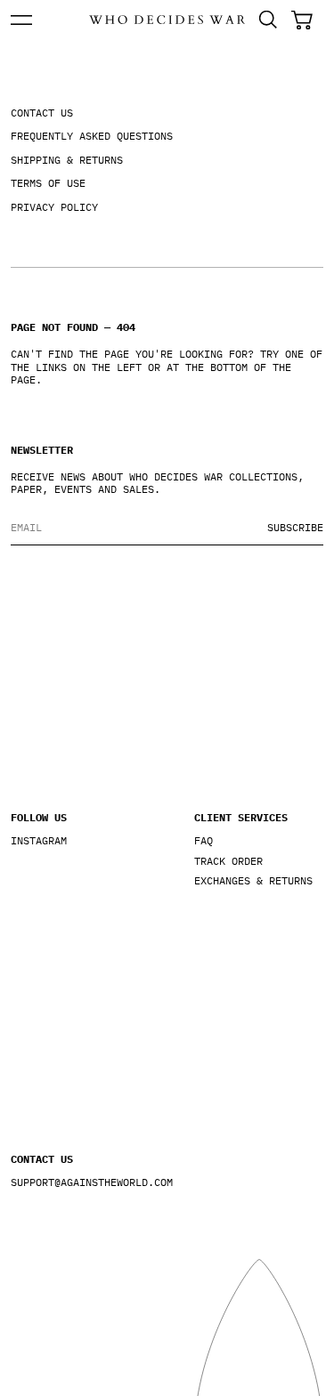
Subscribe (295, 527)
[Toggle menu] (21, 20)
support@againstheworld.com (76, 1182)
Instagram (39, 841)
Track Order (228, 861)
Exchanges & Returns (253, 881)
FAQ (203, 841)
